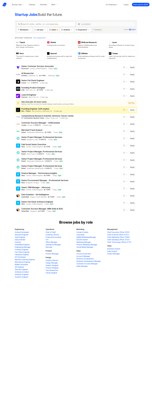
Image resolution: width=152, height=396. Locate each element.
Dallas (47, 118)
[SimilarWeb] (18, 196)
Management (112, 229)
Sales (78, 251)
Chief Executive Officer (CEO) (118, 232)
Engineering (19, 229)
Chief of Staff (51, 232)
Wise (23, 147)
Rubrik (23, 139)
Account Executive (83, 254)
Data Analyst (112, 251)
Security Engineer (21, 269)
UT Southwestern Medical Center (32, 118)
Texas (52, 118)
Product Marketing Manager (86, 245)
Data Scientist (20, 240)
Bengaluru (30, 139)
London (32, 68)
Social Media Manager (84, 247)
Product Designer (52, 268)
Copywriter (80, 235)
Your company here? (39, 38)
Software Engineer (22, 274)
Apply (132, 67)
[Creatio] (18, 124)
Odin (23, 90)
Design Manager (52, 263)
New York (29, 90)
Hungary (36, 183)
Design (48, 257)
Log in (126, 5)
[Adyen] (18, 131)
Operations (50, 229)
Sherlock (24, 97)
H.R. (47, 240)
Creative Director (52, 260)
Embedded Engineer (22, 245)
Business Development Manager (88, 261)
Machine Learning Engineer (25, 259)
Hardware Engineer (22, 255)
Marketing (80, 229)
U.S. (37, 75)
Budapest (29, 183)
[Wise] (18, 146)
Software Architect (22, 272)
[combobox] (107, 24)
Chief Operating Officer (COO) (118, 240)
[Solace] (18, 82)
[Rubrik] (18, 138)
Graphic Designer (52, 265)
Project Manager (113, 254)
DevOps (18, 242)
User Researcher (52, 270)
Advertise (43, 5)
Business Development (85, 259)
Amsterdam (31, 132)
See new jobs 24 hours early (34, 102)
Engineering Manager (23, 247)
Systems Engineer (21, 277)
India (36, 139)
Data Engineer (20, 237)
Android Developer (22, 232)
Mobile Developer (21, 264)
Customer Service (52, 235)
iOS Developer (20, 257)
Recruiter (49, 247)
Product (49, 251)
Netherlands (39, 132)
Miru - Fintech (26, 111)
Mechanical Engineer (22, 262)
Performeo (25, 68)
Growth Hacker (82, 240)
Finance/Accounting (53, 237)
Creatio (23, 125)
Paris (28, 154)
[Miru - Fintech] (18, 110)
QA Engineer (19, 267)
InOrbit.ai (24, 75)
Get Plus (131, 103)
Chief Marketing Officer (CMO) (118, 237)
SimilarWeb (25, 197)
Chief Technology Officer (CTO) (119, 242)
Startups (32, 5)
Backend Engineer (21, 235)
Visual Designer (51, 273)
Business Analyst (113, 249)
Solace (23, 83)
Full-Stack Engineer (22, 252)
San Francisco (36, 111)
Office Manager (51, 242)
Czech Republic (41, 197)
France (33, 154)
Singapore (33, 211)
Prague (32, 197)
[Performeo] (18, 67)
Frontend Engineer (22, 250)
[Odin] (18, 89)
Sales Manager (82, 266)
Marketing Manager (83, 242)
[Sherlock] (18, 96)
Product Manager (52, 254)
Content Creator (82, 232)
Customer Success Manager (87, 264)
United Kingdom (41, 68)
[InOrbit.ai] (18, 74)
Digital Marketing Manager (86, 237)
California (31, 75)
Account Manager (83, 256)
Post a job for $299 (140, 5)
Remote (35, 83)
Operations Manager (53, 245)
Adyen (23, 132)
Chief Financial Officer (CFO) (118, 235)
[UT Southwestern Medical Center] (18, 117)
